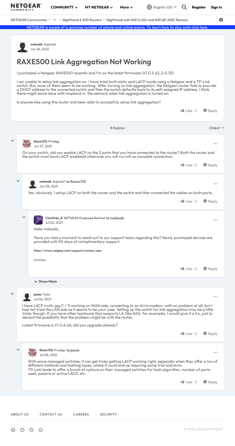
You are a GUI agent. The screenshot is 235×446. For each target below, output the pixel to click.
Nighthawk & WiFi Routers (81, 20)
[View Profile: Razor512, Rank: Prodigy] (26, 143)
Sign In (216, 7)
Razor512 (40, 141)
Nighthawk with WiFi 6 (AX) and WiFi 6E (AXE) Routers (147, 20)
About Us (20, 414)
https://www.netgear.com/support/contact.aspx (68, 251)
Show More (48, 281)
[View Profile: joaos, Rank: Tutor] (26, 296)
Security (108, 414)
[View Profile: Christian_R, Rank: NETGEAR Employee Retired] (38, 220)
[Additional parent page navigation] (54, 20)
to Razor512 (76, 181)
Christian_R (54, 218)
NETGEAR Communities (29, 20)
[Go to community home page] (26, 7)
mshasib (36, 44)
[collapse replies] (12, 141)
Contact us (51, 414)
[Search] (184, 7)
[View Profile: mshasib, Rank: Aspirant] (22, 46)
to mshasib (115, 218)
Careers (81, 414)
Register (199, 7)
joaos (38, 294)
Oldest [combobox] (216, 128)
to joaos (72, 350)
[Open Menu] (221, 20)
